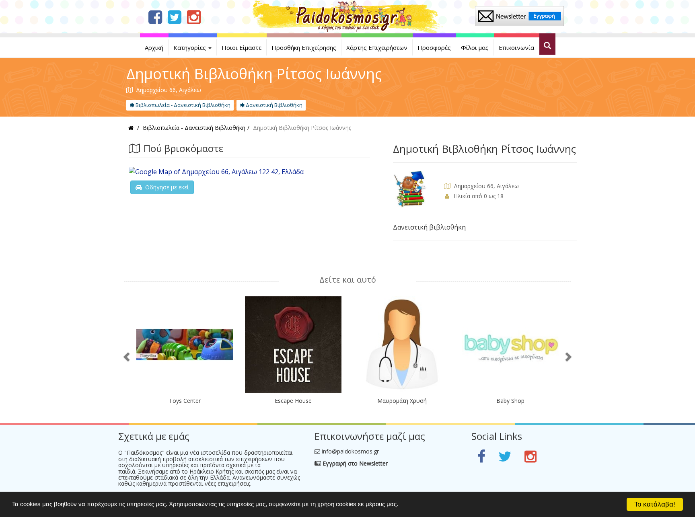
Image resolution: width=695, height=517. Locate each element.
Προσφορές (434, 47)
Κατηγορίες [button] (190, 47)
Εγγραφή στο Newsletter (354, 463)
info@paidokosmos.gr (350, 451)
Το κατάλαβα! (654, 504)
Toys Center (185, 400)
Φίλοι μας (475, 47)
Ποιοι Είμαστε (241, 47)
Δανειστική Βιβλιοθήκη (273, 105)
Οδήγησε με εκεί (165, 187)
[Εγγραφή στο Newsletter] (519, 15)
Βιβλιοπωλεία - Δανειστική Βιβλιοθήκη (182, 105)
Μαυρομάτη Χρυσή (402, 400)
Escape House (293, 400)
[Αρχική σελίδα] (347, 16)
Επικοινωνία (516, 47)
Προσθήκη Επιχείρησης (303, 47)
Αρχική (154, 47)
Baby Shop (510, 400)
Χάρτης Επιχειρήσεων (376, 47)
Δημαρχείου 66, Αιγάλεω (486, 186)
